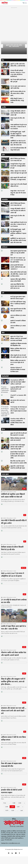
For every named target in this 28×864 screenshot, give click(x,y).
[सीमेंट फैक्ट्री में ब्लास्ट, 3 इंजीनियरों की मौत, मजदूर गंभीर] (5, 100)
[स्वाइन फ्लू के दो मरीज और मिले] (5, 120)
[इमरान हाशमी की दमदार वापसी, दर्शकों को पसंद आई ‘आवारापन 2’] (5, 267)
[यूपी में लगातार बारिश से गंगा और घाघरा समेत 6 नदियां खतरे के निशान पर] (5, 93)
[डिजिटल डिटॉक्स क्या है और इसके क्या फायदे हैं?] (5, 440)
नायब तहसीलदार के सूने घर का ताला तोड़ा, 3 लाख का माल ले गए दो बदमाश (18, 126)
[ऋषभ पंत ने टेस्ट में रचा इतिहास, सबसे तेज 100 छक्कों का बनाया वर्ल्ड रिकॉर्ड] (5, 338)
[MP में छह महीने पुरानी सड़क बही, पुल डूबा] (5, 81)
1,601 (18, 807)
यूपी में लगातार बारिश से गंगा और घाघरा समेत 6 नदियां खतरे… (17, 93)
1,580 (13, 803)
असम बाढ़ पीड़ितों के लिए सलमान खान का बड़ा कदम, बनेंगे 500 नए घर (17, 286)
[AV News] (4, 2)
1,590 (19, 803)
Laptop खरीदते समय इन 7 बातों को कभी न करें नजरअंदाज (17, 389)
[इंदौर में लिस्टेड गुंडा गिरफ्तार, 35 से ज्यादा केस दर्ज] (5, 160)
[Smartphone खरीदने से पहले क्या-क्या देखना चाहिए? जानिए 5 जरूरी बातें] (5, 382)
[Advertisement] (14, 22)
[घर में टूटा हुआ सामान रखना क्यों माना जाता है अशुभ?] (2, 296)
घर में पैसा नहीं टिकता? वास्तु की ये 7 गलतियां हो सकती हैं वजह (18, 304)
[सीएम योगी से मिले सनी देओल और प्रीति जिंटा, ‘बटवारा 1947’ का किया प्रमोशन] (5, 274)
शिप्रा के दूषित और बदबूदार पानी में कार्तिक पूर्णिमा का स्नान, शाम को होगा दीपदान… (13, 681)
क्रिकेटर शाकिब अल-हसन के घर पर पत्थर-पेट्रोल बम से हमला (17, 362)
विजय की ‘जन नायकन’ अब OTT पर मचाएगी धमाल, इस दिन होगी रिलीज (18, 260)
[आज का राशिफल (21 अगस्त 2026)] (5, 327)
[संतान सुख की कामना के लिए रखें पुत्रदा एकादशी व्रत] (5, 310)
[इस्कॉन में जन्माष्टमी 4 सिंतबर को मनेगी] (2, 320)
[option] (14, 46)
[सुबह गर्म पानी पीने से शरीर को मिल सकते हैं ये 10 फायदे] (2, 433)
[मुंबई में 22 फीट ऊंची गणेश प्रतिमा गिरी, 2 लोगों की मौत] (5, 65)
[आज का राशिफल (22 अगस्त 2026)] (5, 316)
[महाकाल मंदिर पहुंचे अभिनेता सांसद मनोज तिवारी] (2, 279)
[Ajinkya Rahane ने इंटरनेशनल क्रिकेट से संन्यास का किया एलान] (2, 367)
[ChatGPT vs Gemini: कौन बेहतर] (2, 395)
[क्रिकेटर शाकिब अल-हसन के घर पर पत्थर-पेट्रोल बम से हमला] (2, 360)
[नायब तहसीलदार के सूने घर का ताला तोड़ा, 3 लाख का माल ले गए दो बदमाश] (5, 126)
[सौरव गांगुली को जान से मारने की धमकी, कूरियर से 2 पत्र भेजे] (5, 356)
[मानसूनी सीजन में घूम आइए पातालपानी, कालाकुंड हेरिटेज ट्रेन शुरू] (5, 165)
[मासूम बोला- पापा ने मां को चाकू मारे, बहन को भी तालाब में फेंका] (2, 190)
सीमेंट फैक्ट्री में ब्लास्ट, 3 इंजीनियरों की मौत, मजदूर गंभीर (17, 100)
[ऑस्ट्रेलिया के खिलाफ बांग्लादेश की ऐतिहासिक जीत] (2, 343)
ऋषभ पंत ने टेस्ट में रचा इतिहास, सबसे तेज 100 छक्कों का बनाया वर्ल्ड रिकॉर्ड (18, 338)
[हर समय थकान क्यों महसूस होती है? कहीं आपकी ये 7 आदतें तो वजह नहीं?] (5, 446)
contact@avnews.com (14, 843)
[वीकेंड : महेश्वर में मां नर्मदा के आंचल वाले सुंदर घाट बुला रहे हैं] (5, 172)
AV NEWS (4, 491)
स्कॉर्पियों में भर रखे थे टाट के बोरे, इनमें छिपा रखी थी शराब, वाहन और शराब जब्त (18, 143)
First (4, 803)
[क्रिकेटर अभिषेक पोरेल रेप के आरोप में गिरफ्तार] (5, 350)
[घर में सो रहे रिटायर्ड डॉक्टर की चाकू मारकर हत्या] (5, 149)
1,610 (6, 810)
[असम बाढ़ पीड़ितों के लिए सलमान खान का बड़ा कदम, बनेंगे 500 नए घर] (2, 284)
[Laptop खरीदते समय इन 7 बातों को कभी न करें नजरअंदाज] (5, 389)
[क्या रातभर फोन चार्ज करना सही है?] (5, 402)
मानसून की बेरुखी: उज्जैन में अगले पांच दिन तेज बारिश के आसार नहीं (17, 113)
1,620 (12, 810)
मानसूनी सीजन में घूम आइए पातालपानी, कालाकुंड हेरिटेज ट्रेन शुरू (18, 166)
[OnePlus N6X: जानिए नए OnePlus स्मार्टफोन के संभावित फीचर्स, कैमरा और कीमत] (5, 420)
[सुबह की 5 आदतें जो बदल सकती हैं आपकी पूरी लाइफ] (5, 468)
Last (21, 810)
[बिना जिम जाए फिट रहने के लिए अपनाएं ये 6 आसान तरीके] (2, 460)
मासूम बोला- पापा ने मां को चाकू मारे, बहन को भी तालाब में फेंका (18, 193)
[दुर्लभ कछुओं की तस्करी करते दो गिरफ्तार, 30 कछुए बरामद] (5, 179)
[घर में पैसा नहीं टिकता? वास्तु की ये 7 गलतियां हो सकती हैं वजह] (5, 303)
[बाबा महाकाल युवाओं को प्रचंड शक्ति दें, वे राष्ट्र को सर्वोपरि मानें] (2, 250)
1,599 (6, 807)
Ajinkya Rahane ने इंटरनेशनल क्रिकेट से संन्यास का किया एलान (17, 369)
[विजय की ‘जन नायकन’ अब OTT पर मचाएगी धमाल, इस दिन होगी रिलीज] (5, 259)
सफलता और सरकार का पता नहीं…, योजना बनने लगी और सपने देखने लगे (13, 710)
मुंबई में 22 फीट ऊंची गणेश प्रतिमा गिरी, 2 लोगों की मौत (14, 45)
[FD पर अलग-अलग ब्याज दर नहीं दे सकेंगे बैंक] (5, 87)
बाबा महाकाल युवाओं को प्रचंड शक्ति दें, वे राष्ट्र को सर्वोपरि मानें (18, 253)
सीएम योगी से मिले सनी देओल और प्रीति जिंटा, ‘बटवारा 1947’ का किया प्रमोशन (18, 274)
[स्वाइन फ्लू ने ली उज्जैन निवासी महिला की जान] (5, 186)
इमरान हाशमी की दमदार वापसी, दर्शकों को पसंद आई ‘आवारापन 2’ (17, 267)
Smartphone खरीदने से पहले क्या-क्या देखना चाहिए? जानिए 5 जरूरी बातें (18, 382)
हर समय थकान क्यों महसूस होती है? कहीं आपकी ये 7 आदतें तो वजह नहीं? (17, 447)
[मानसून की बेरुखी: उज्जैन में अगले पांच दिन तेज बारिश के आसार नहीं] (5, 112)
